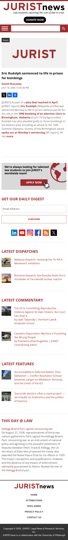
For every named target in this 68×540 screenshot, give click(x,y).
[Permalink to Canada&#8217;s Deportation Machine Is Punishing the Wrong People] (6, 336)
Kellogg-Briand (15, 470)
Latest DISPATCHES (20, 251)
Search (63, 28)
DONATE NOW (35, 20)
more (9, 136)
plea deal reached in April (42, 102)
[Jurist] (34, 8)
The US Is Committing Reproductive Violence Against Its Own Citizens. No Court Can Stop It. (39, 312)
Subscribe (34, 219)
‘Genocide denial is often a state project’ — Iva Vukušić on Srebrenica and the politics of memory (39, 397)
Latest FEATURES (18, 363)
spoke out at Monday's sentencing (23, 132)
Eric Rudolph (29, 106)
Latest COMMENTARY (22, 300)
